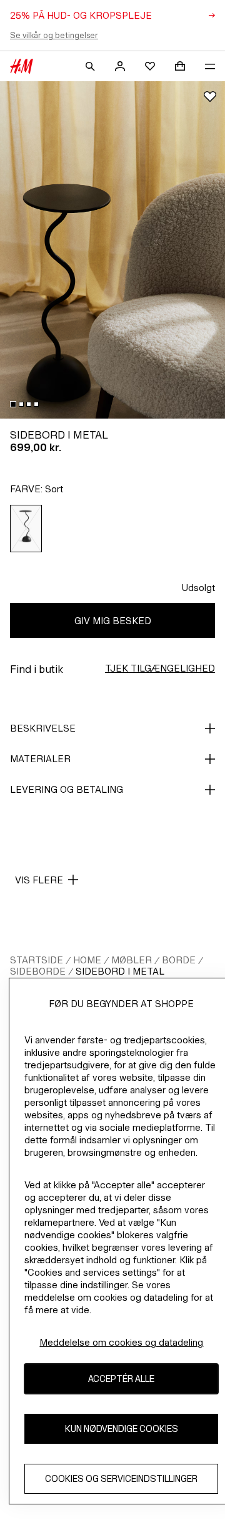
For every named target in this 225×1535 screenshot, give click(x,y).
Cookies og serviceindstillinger (121, 1478)
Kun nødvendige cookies (121, 1428)
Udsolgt (198, 587)
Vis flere (39, 880)
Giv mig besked (112, 620)
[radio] (26, 528)
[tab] (13, 404)
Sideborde (38, 971)
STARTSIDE (36, 960)
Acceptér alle (121, 1378)
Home (87, 960)
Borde (179, 960)
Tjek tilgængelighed (160, 668)
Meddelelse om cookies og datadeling (121, 1342)
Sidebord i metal (120, 971)
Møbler (131, 960)
